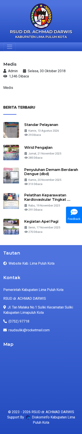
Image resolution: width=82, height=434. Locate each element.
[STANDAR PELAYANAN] (11, 129)
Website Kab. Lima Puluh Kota (31, 263)
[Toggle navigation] (9, 46)
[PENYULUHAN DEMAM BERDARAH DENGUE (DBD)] (11, 175)
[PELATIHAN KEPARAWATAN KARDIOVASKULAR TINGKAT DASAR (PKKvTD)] (11, 201)
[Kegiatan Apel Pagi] (11, 226)
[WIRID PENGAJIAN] (11, 152)
